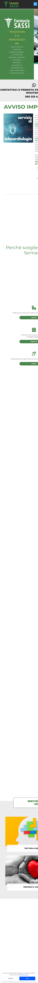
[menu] (35, 4)
